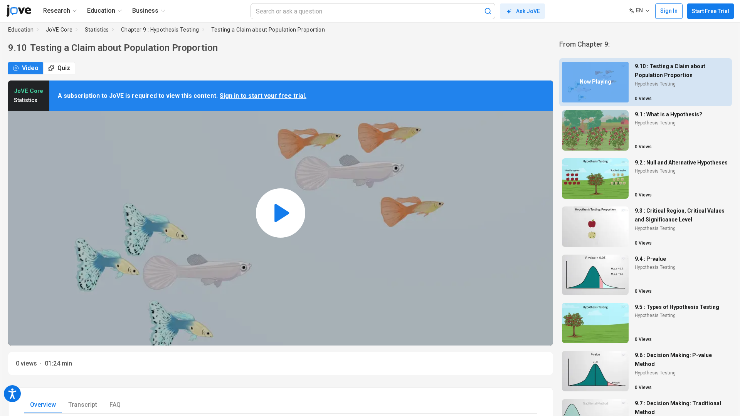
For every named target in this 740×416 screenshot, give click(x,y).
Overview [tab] (43, 404)
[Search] (488, 11)
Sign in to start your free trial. (263, 95)
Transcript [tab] (82, 404)
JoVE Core (59, 30)
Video (30, 68)
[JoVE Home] (18, 11)
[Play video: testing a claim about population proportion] (280, 213)
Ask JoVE (528, 11)
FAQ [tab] (115, 404)
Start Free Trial (710, 11)
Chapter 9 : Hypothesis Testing (160, 30)
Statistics (97, 30)
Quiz (63, 68)
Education (21, 30)
